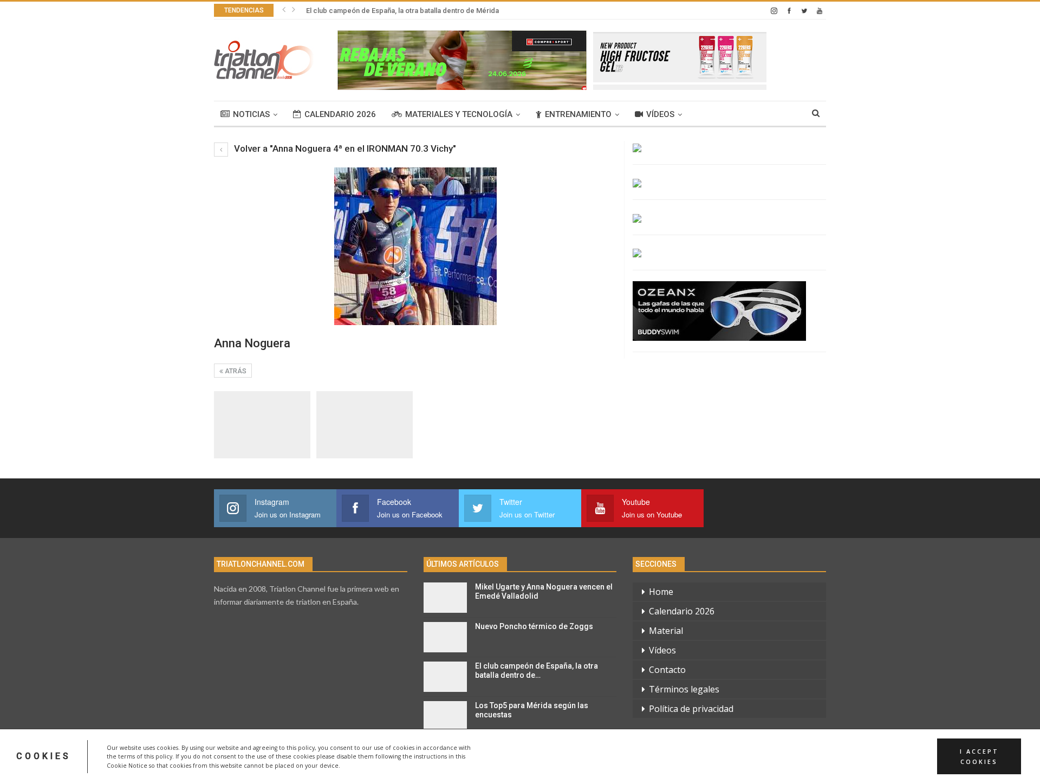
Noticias (251, 114)
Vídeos (660, 114)
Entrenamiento (578, 114)
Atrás (234, 371)
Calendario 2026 (340, 114)
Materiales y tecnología (458, 114)
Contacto (667, 670)
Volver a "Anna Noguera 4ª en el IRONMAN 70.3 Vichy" (344, 148)
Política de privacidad (691, 709)
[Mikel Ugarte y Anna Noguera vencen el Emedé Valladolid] (445, 597)
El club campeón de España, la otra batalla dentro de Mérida (402, 11)
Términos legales (684, 689)
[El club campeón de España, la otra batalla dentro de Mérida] (445, 677)
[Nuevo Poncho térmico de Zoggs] (445, 637)
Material (666, 631)
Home (661, 592)
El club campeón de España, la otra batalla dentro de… (536, 670)
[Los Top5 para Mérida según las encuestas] (445, 716)
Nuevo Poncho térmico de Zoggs (534, 626)
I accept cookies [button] (979, 756)
